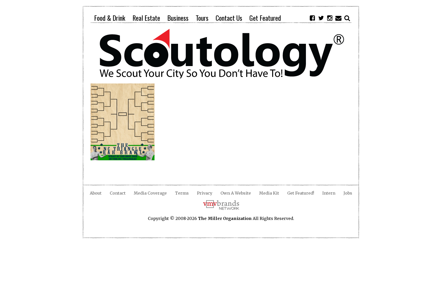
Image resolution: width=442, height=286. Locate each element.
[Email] (338, 18)
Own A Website (235, 193)
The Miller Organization (225, 218)
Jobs (348, 193)
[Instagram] (329, 18)
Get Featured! (300, 193)
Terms (182, 193)
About (96, 193)
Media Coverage (150, 193)
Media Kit (269, 193)
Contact (118, 193)
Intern (328, 193)
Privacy (204, 193)
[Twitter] (321, 18)
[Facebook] (312, 18)
